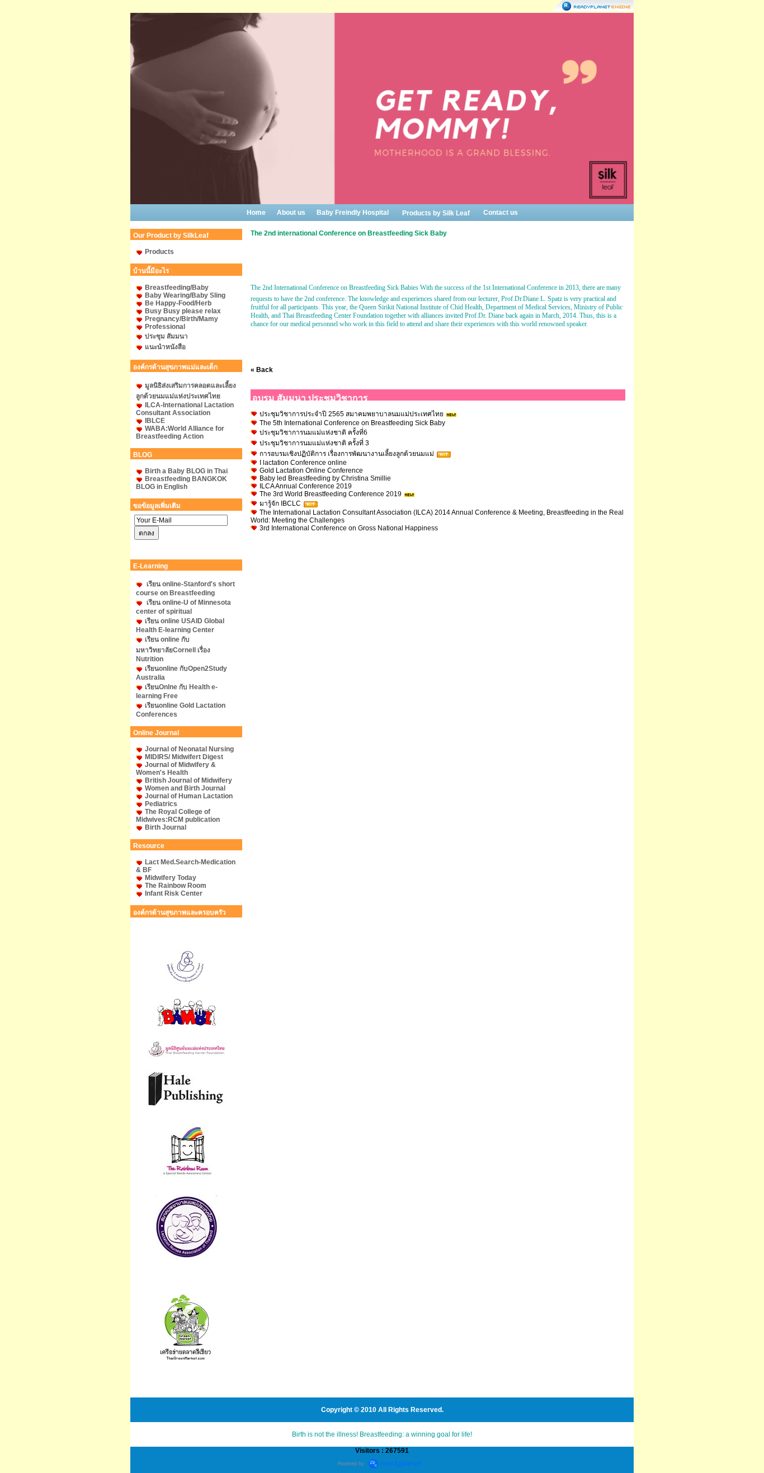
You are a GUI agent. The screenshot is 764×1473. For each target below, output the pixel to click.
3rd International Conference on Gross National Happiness (349, 528)
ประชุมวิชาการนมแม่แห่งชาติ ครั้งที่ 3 (314, 443)
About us (291, 213)
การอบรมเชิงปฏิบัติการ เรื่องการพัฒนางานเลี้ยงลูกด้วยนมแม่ (347, 454)
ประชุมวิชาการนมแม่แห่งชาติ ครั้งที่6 (313, 432)
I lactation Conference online (303, 463)
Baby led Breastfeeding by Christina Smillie (325, 478)
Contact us (500, 213)
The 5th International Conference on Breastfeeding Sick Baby (352, 423)
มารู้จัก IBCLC (281, 503)
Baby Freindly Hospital (353, 213)
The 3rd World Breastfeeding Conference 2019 (331, 494)
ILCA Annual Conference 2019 (306, 486)
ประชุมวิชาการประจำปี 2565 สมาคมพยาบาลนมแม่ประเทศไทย (352, 414)
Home (256, 213)
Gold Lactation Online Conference (311, 470)
